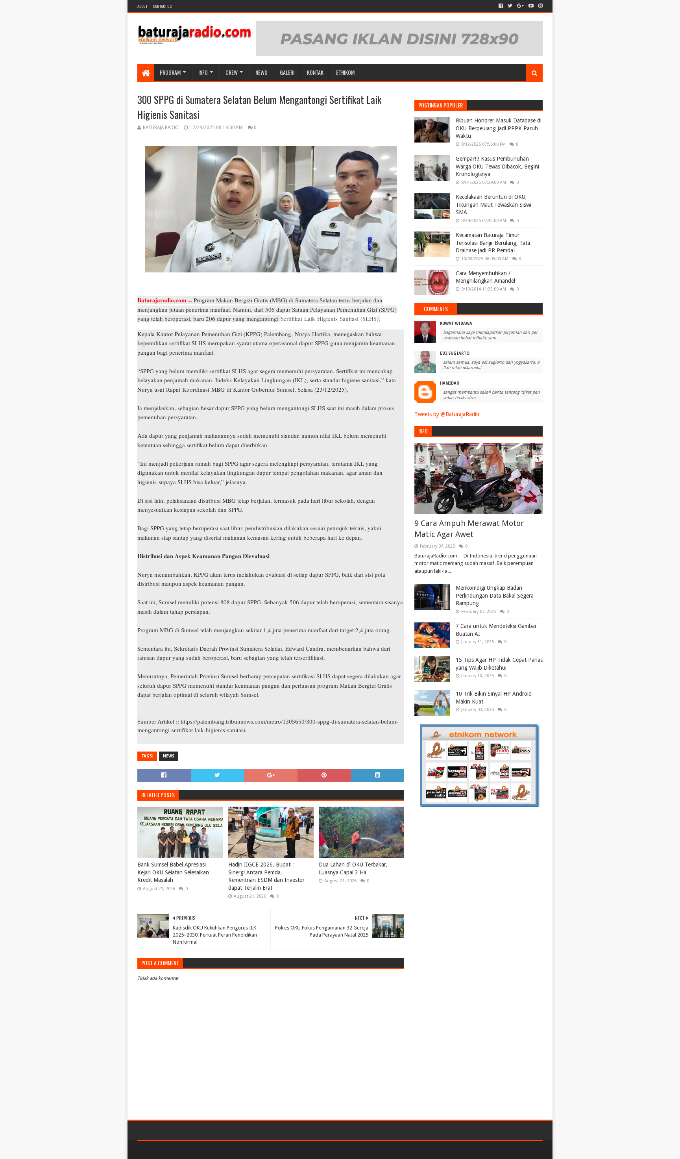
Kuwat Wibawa (456, 323)
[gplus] (520, 6)
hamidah (449, 383)
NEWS (261, 72)
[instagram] (540, 6)
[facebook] (500, 6)
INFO (203, 72)
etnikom (345, 72)
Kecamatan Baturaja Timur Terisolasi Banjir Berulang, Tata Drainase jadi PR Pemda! (493, 243)
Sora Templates (181, 1150)
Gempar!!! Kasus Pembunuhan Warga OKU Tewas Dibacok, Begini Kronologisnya (497, 166)
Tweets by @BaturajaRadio (446, 414)
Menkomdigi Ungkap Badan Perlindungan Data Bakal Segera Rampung (495, 595)
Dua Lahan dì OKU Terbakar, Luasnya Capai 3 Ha (353, 868)
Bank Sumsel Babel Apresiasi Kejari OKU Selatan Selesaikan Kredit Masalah (173, 872)
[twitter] (510, 6)
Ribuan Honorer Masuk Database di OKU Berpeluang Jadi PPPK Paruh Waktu (498, 128)
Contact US (162, 6)
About (142, 6)
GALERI (287, 72)
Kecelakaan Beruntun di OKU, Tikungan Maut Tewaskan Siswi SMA (493, 204)
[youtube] (531, 6)
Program (170, 72)
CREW (231, 72)
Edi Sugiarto (454, 353)
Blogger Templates (226, 1150)
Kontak (315, 72)
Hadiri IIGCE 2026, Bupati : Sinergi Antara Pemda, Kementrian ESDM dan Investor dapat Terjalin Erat (266, 876)
